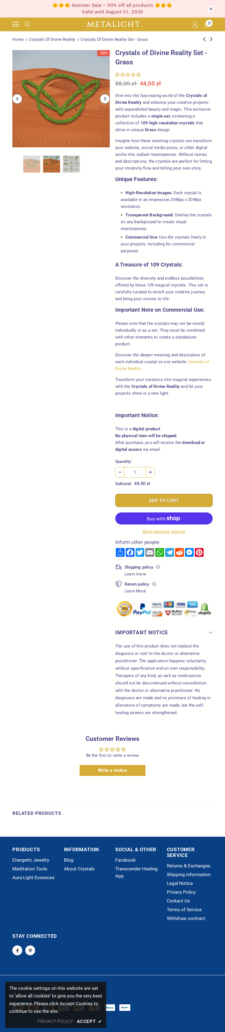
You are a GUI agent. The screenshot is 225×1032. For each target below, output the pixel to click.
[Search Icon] (31, 24)
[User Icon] (195, 24)
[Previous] (17, 99)
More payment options (164, 531)
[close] (210, 9)
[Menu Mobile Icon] (15, 24)
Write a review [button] (112, 770)
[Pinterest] (30, 950)
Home (18, 39)
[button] (127, 74)
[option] (61, 98)
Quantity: (123, 461)
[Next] (105, 99)
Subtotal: (123, 483)
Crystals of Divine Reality (52, 39)
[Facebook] (17, 950)
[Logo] (113, 24)
